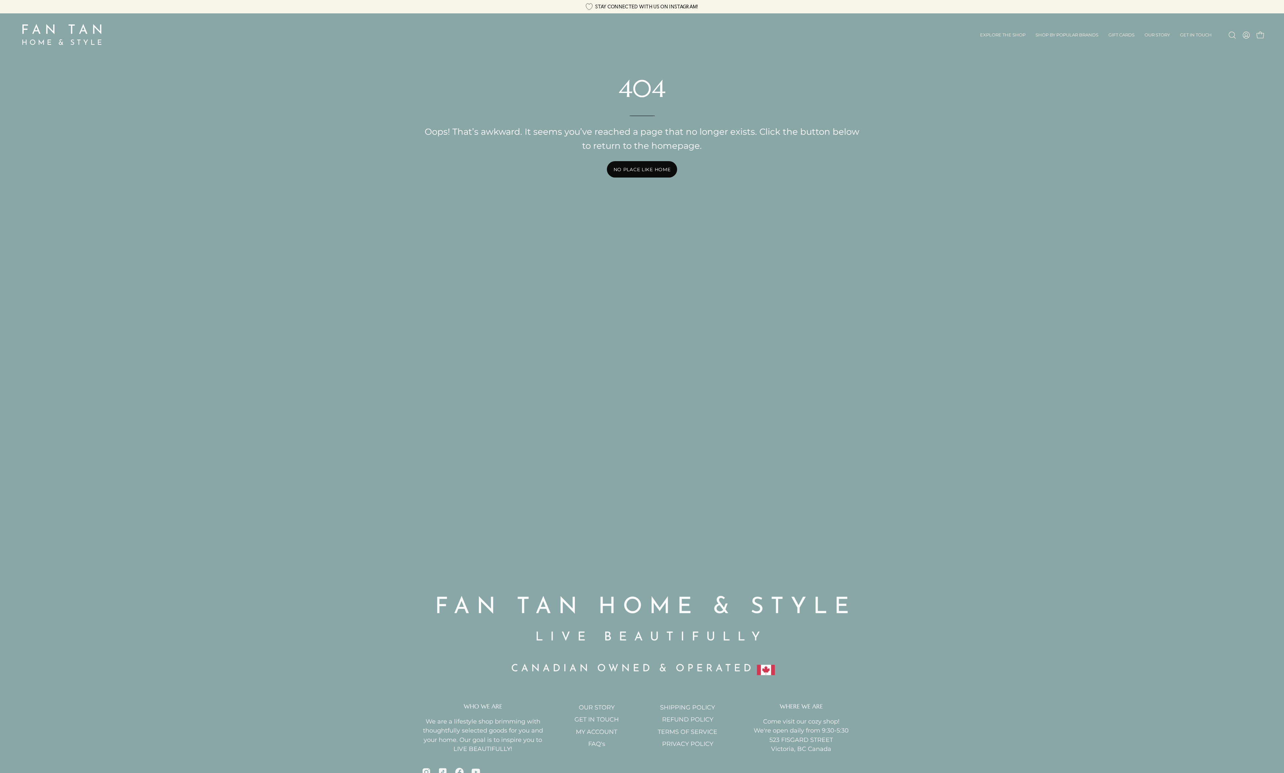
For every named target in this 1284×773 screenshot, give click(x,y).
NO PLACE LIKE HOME (642, 170)
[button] (1067, 35)
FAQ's (596, 743)
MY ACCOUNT (596, 731)
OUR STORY (597, 707)
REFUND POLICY (687, 719)
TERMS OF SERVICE (687, 731)
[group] (642, 6)
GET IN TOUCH (596, 719)
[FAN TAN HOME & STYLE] (62, 35)
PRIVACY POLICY (687, 743)
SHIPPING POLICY (687, 707)
